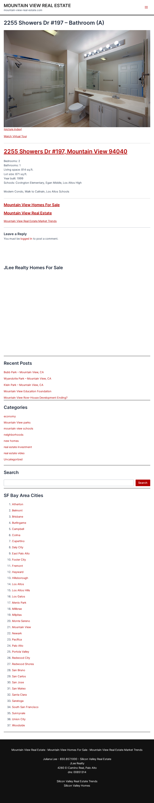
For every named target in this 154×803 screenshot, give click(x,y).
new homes (11, 441)
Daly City (17, 547)
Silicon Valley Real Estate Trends (77, 781)
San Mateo (19, 688)
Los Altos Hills (21, 590)
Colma (16, 535)
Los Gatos (18, 596)
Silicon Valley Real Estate (95, 759)
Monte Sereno (21, 621)
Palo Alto (17, 645)
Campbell (18, 529)
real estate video (14, 453)
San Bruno (18, 670)
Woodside (18, 725)
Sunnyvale (18, 713)
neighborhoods (13, 434)
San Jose (18, 682)
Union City (19, 719)
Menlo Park (19, 602)
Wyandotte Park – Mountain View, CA (27, 378)
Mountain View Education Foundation (27, 391)
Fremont (17, 566)
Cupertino (18, 541)
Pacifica (17, 639)
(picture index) (13, 129)
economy (10, 416)
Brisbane (17, 516)
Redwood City (21, 658)
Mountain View (21, 627)
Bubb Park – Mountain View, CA (24, 372)
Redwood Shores (23, 664)
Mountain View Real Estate (37, 5)
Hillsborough (20, 578)
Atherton (17, 504)
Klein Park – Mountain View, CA (23, 385)
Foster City (19, 559)
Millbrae (17, 609)
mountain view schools (18, 428)
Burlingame (19, 522)
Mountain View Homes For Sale (32, 205)
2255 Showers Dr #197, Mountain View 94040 (65, 151)
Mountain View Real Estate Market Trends (30, 221)
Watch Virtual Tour (15, 136)
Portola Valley (20, 651)
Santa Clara (19, 694)
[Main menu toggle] (146, 7)
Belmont (17, 510)
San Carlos (19, 676)
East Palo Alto (21, 553)
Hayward (17, 572)
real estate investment (18, 447)
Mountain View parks (17, 422)
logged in (26, 238)
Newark (17, 633)
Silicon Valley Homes (77, 785)
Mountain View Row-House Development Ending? (35, 397)
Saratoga (17, 701)
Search (142, 482)
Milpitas (17, 615)
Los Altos (18, 584)
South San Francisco (25, 707)
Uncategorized (13, 459)
